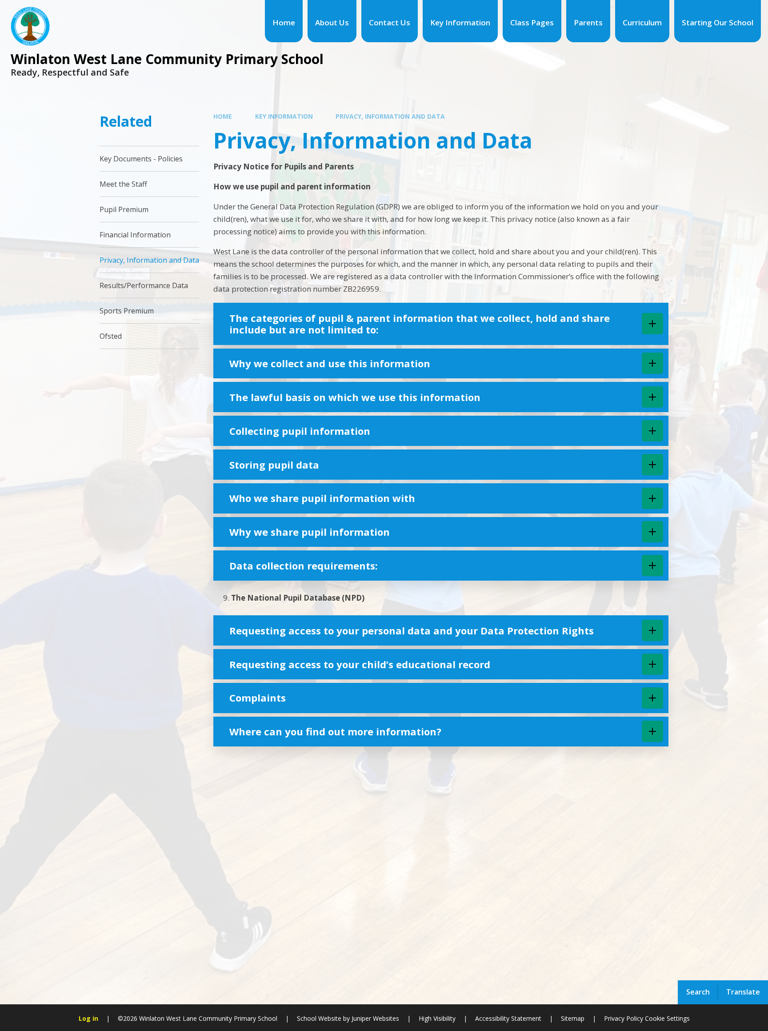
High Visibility (437, 1018)
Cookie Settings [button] (667, 1018)
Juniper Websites (374, 1018)
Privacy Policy (623, 1018)
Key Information (284, 116)
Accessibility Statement (508, 1018)
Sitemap (572, 1018)
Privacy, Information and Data (390, 116)
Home (222, 116)
